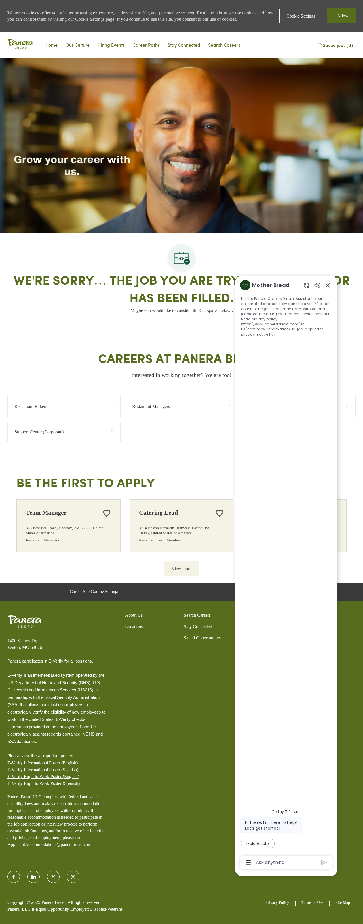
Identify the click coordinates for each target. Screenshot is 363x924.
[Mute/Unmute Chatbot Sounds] (317, 285)
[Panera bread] (20, 44)
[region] (286, 573)
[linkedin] (33, 877)
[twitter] (53, 877)
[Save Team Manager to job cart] (106, 513)
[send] (324, 862)
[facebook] (13, 877)
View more (181, 568)
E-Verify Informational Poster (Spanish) (42, 769)
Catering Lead (158, 512)
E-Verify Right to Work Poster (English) (43, 776)
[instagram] (73, 877)
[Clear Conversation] (306, 285)
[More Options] (248, 862)
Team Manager (46, 512)
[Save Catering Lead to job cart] (219, 513)
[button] (300, 16)
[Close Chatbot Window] (328, 285)
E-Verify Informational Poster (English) (42, 762)
